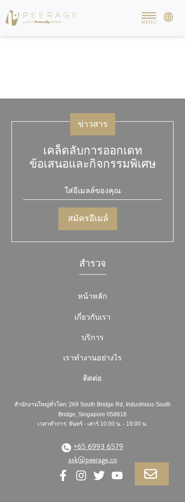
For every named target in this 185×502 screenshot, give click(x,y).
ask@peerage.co (92, 459)
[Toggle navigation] (149, 18)
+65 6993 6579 (98, 446)
